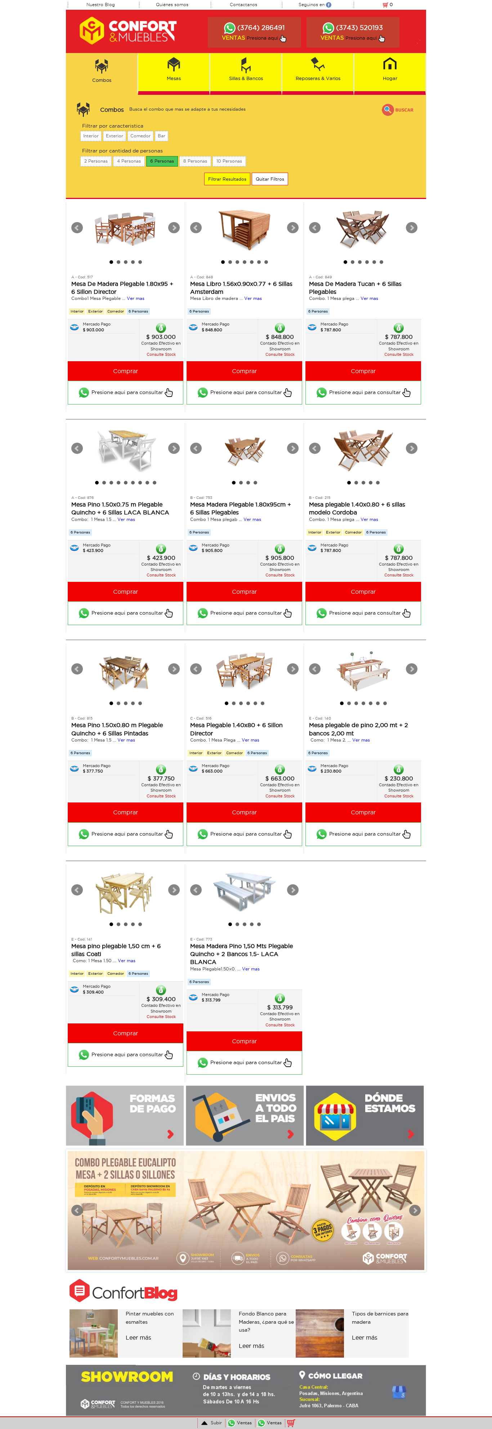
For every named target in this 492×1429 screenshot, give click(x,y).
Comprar (125, 371)
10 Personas (229, 161)
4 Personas (129, 161)
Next (174, 228)
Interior (91, 135)
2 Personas (96, 161)
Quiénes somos (172, 4)
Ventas (244, 1422)
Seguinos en (312, 4)
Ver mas (135, 298)
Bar (161, 135)
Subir (215, 1422)
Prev (77, 228)
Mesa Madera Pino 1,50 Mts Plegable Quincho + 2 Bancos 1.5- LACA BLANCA (241, 954)
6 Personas (162, 161)
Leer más (138, 1337)
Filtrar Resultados (227, 179)
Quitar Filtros (270, 179)
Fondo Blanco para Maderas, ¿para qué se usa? (266, 1322)
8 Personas (195, 161)
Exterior (114, 135)
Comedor (140, 135)
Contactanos (243, 4)
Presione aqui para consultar (127, 392)
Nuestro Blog (100, 4)
